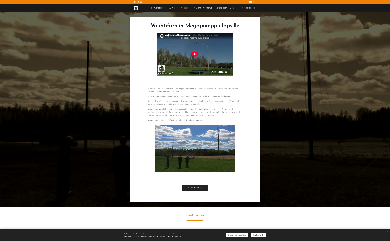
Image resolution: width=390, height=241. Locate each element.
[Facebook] (135, 2)
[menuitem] (158, 8)
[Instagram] (138, 2)
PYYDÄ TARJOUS (195, 215)
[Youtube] (141, 2)
